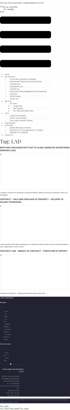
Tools (7, 113)
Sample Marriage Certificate (20, 128)
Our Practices (10, 77)
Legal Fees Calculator (18, 116)
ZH (8, 409)
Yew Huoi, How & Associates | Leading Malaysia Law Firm (22, 3)
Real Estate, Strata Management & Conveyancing (28, 91)
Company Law (15, 84)
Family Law (14, 99)
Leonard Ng (17, 106)
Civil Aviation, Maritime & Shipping (23, 79)
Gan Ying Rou (18, 108)
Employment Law (16, 86)
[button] (25, 41)
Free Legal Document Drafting (21, 121)
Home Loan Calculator (18, 118)
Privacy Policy (6, 354)
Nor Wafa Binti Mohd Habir (23, 111)
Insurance (13, 94)
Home (7, 74)
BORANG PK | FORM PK (19, 133)
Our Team (13, 104)
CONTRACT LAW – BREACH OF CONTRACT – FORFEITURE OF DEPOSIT (33, 251)
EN (7, 406)
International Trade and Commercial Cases (26, 82)
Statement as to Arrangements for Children (26, 130)
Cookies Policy (6, 359)
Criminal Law (14, 89)
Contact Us (9, 135)
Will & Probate (15, 96)
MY (18, 409)
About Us (8, 101)
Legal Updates (10, 123)
